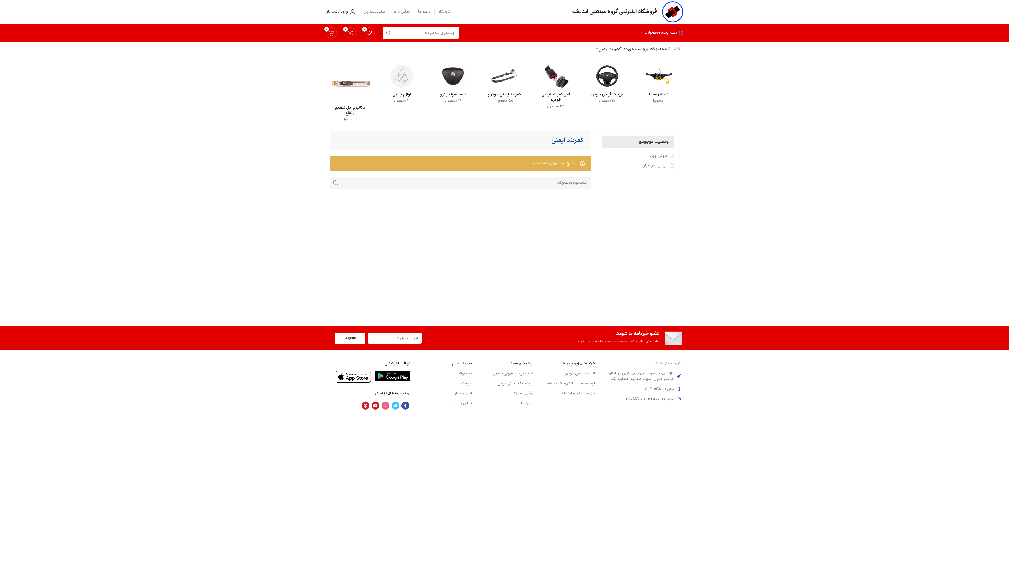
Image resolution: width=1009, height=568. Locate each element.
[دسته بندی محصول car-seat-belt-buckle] (556, 87)
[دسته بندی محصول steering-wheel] (607, 85)
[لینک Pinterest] (365, 406)
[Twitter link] (395, 406)
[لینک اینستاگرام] (385, 406)
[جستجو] (336, 183)
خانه (676, 49)
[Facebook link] (405, 406)
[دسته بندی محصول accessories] (402, 85)
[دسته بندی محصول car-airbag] (453, 85)
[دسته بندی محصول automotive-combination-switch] (659, 85)
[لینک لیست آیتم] (567, 374)
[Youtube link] (375, 406)
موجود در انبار (655, 165)
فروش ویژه (658, 156)
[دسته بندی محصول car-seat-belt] (504, 85)
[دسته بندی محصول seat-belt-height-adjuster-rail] (350, 94)
